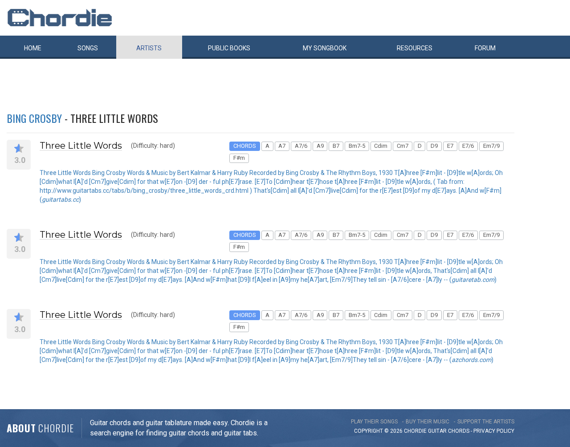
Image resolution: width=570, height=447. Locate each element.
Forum (485, 48)
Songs (87, 48)
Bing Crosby (34, 118)
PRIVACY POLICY (493, 431)
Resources (414, 48)
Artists (149, 48)
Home (32, 48)
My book (324, 48)
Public (229, 48)
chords (458, 431)
